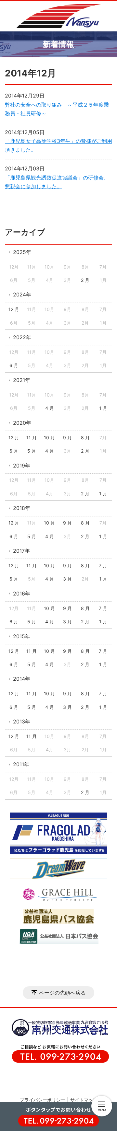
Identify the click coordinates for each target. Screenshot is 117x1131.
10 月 (49, 437)
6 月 (13, 365)
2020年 (22, 423)
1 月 (103, 408)
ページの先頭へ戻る (62, 992)
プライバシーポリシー (42, 1099)
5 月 (31, 451)
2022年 (22, 337)
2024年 (22, 294)
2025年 (22, 252)
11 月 (31, 437)
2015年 (21, 636)
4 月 (49, 408)
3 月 (67, 579)
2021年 (21, 380)
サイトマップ (84, 1099)
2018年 (21, 508)
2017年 (21, 551)
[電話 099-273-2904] (58, 1119)
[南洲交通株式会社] (57, 1035)
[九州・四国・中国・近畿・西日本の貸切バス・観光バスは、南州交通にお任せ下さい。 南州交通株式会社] (58, 16)
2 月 (85, 280)
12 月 (13, 309)
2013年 (21, 721)
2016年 (21, 593)
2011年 (21, 764)
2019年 (21, 465)
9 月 (67, 437)
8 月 (85, 437)
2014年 (21, 678)
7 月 (103, 565)
